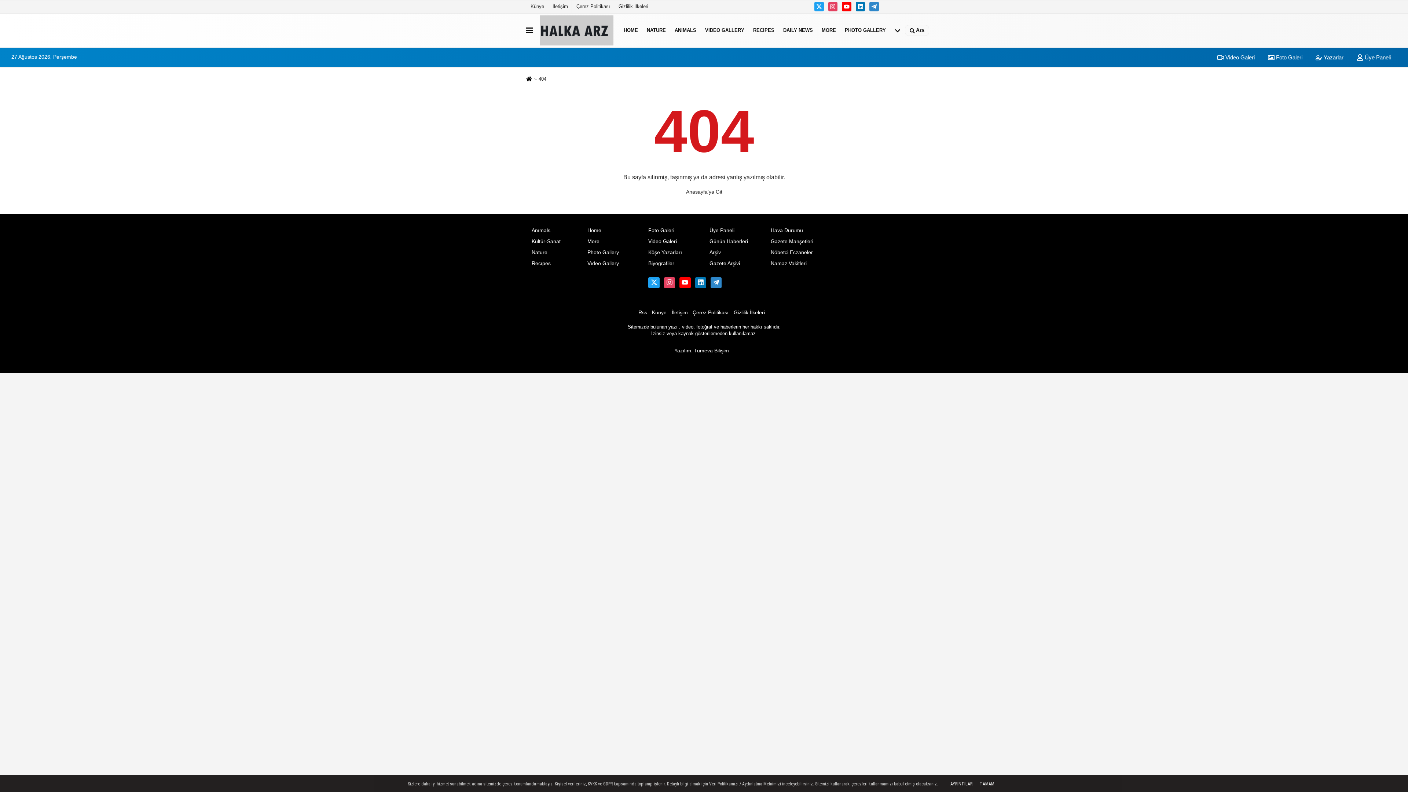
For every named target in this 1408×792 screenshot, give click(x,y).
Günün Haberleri (729, 241)
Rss (642, 312)
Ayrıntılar (961, 783)
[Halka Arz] (576, 30)
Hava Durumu (787, 230)
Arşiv (715, 252)
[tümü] (897, 30)
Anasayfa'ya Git (704, 192)
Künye (537, 6)
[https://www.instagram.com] (833, 6)
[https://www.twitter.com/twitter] (819, 6)
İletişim (560, 6)
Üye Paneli (1377, 57)
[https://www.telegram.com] (874, 6)
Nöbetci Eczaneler (792, 252)
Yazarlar (1332, 57)
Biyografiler (661, 263)
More (829, 30)
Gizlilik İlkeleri (633, 6)
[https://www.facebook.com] (846, 6)
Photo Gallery (865, 30)
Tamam (987, 783)
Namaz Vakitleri (789, 263)
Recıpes (763, 30)
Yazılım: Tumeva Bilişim (701, 350)
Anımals (685, 30)
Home (631, 30)
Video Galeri (1239, 57)
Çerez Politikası (593, 6)
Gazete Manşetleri (792, 241)
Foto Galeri (1288, 57)
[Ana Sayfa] (529, 79)
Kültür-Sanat (546, 241)
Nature (656, 30)
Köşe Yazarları (665, 252)
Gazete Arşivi (725, 263)
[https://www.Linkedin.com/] (860, 6)
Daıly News (798, 30)
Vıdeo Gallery (724, 30)
